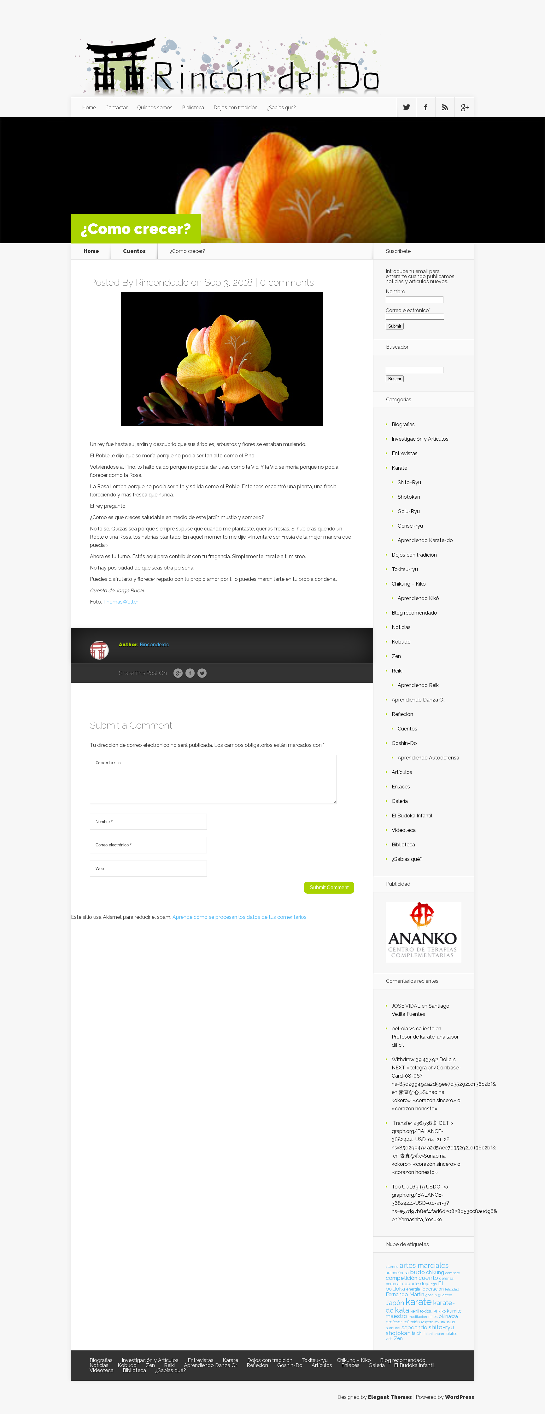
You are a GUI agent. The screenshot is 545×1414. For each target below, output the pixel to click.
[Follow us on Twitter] (406, 107)
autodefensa (397, 1272)
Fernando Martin (405, 1294)
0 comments (287, 282)
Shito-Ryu (409, 482)
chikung (435, 1272)
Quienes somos (155, 107)
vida (389, 1339)
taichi (417, 1333)
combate (452, 1273)
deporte (410, 1283)
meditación (417, 1316)
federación (432, 1288)
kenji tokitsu (421, 1311)
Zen (396, 656)
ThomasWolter (120, 602)
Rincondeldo (162, 282)
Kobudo (401, 642)
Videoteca (404, 830)
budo (417, 1271)
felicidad (452, 1289)
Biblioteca (193, 107)
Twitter (202, 673)
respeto (427, 1322)
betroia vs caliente (413, 1029)
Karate (399, 468)
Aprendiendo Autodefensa (428, 758)
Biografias (403, 424)
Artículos (402, 772)
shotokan (398, 1333)
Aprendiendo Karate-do (425, 540)
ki (435, 1311)
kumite (454, 1311)
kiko (442, 1311)
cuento (428, 1277)
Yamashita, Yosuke (420, 1219)
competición (401, 1278)
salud (450, 1322)
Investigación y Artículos (420, 439)
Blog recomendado (414, 613)
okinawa (448, 1316)
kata (402, 1310)
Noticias (401, 627)
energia (413, 1289)
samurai (393, 1328)
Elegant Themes (390, 1397)
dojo (425, 1283)
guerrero (445, 1295)
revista (439, 1322)
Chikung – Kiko (409, 584)
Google (178, 673)
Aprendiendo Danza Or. (418, 700)
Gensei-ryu (410, 526)
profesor (394, 1321)
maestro (396, 1316)
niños (432, 1316)
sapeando (414, 1327)
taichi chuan (434, 1333)
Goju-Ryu (409, 511)
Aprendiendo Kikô (418, 598)
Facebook (190, 673)
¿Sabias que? (281, 107)
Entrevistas (405, 453)
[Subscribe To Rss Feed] (445, 107)
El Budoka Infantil (412, 816)
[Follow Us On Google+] (464, 107)
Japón (395, 1303)
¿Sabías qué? (407, 859)
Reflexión (402, 714)
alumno (392, 1266)
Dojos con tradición (236, 107)
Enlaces (401, 787)
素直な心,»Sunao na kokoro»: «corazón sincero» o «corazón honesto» (426, 1100)
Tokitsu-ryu (405, 569)
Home (89, 107)
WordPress (459, 1397)
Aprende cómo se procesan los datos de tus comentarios (240, 917)
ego (434, 1284)
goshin (431, 1295)
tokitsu (451, 1333)
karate (419, 1301)
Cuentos (134, 251)
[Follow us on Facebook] (425, 107)
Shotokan (409, 497)
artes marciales (424, 1265)
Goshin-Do (404, 743)
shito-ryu (441, 1327)
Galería (400, 801)
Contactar (116, 107)
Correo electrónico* (408, 310)
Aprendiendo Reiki (419, 685)
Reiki (397, 671)
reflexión (411, 1322)
